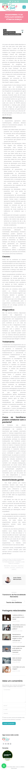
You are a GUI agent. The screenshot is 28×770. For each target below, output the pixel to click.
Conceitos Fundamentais (9, 32)
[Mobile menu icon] (24, 7)
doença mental (14, 565)
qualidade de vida (19, 567)
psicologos (7, 567)
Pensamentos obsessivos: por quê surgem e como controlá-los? (18, 637)
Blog (5, 30)
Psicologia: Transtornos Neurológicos (12, 34)
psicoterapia (12, 567)
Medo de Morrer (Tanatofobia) (17, 659)
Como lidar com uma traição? (18, 668)
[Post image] (6, 618)
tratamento (14, 569)
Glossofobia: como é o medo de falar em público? (19, 627)
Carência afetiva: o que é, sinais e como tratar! (18, 617)
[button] (4, 765)
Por (8, 562)
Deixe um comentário (14, 563)
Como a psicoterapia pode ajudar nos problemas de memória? (18, 649)
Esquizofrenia (20, 565)
